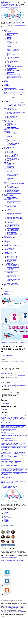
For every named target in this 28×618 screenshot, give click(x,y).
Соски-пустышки (11, 117)
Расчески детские (11, 280)
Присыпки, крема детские (13, 279)
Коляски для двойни (12, 158)
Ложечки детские (11, 132)
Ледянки (9, 261)
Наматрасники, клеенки (13, 198)
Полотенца (9, 69)
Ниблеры (9, 135)
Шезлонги (9, 78)
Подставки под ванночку (13, 128)
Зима (8, 179)
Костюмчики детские (12, 220)
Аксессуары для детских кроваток (15, 183)
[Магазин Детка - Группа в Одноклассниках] (7, 594)
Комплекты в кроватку (12, 49)
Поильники (9, 136)
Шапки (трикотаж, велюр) (13, 228)
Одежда (9, 58)
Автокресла (10, 31)
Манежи (9, 53)
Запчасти (9, 160)
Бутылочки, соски (11, 34)
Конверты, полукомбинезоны (14, 234)
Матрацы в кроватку (12, 54)
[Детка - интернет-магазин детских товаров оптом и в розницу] (12, 21)
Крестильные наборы (12, 233)
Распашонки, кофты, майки (14, 225)
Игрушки (9, 39)
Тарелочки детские (11, 137)
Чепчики (9, 226)
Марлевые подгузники (12, 242)
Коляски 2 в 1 (10, 152)
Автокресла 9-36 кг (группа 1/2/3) (15, 105)
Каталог (3, 1)
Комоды (9, 46)
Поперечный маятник (12, 187)
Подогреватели (10, 246)
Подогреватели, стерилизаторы (15, 66)
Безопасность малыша (12, 33)
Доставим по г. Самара (6, 373)
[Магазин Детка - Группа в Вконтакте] (7, 585)
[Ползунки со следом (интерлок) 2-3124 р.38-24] (13, 342)
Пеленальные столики (12, 61)
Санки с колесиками (12, 259)
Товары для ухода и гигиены (14, 76)
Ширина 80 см (10, 166)
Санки (8, 73)
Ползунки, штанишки (12, 224)
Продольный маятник (12, 189)
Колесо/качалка (10, 186)
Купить (2, 365)
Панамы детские (11, 222)
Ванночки (9, 35)
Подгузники (10, 65)
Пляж (8, 64)
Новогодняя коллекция (12, 211)
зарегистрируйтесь (20, 25)
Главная (6, 29)
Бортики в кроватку (12, 172)
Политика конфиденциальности (9, 557)
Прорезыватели (10, 114)
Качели (8, 41)
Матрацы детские (11, 197)
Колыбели (9, 43)
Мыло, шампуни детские (13, 275)
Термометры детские (12, 283)
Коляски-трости (11, 156)
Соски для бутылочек (12, 116)
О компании (7, 521)
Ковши (8, 125)
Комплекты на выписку (13, 50)
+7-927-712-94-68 (19, 22)
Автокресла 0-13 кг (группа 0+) (15, 102)
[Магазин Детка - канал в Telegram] (7, 576)
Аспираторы (10, 272)
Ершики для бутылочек (12, 113)
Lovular (8, 244)
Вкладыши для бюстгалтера (14, 201)
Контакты (6, 85)
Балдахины (9, 171)
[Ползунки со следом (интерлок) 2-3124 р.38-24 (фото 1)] (15, 386)
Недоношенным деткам (13, 57)
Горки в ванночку (11, 124)
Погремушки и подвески (13, 143)
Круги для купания (11, 127)
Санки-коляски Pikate (12, 257)
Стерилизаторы (10, 248)
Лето (8, 180)
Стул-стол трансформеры (13, 267)
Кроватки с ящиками (12, 185)
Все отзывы (4, 487)
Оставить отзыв (5, 403)
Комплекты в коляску (12, 47)
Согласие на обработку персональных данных (12, 560)
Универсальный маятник (13, 190)
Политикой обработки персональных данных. (12, 611)
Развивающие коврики (12, 144)
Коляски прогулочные (12, 155)
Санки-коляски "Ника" (12, 256)
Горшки (9, 37)
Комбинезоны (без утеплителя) (14, 217)
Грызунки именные (12, 110)
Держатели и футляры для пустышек (16, 112)
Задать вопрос (4, 409)
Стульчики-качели (11, 268)
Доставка (6, 81)
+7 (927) (5, 3)
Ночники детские (11, 277)
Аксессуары (10, 121)
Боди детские (10, 214)
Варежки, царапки (11, 215)
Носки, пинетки (11, 221)
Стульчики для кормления (13, 74)
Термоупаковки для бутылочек (14, 119)
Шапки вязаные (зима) (12, 230)
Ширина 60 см (10, 163)
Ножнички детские (11, 276)
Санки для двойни (11, 260)
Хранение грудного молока (14, 203)
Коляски (9, 45)
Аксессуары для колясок (13, 159)
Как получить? (21, 361)
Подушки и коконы (11, 68)
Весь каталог (4, 98)
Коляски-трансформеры (13, 154)
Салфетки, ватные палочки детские (16, 281)
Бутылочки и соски (11, 206)
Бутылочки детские (12, 109)
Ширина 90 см (10, 167)
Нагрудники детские (12, 133)
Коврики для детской (12, 42)
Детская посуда (10, 38)
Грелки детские (10, 273)
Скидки (6, 80)
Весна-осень (10, 178)
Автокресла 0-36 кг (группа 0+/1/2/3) (16, 104)
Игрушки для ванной (12, 140)
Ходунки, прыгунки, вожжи (14, 77)
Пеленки (9, 62)
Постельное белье (11, 175)
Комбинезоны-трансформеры (14, 213)
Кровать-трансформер (12, 191)
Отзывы (6, 84)
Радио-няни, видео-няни (13, 70)
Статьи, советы (7, 82)
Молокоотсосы (10, 55)
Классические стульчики (13, 265)
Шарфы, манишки (11, 232)
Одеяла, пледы (10, 60)
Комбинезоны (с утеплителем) (14, 218)
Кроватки (9, 51)
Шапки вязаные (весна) (13, 229)
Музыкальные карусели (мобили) (15, 141)
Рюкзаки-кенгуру (11, 72)
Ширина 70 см (10, 164)
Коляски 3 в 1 (10, 151)
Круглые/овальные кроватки (14, 193)
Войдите (10, 25)
